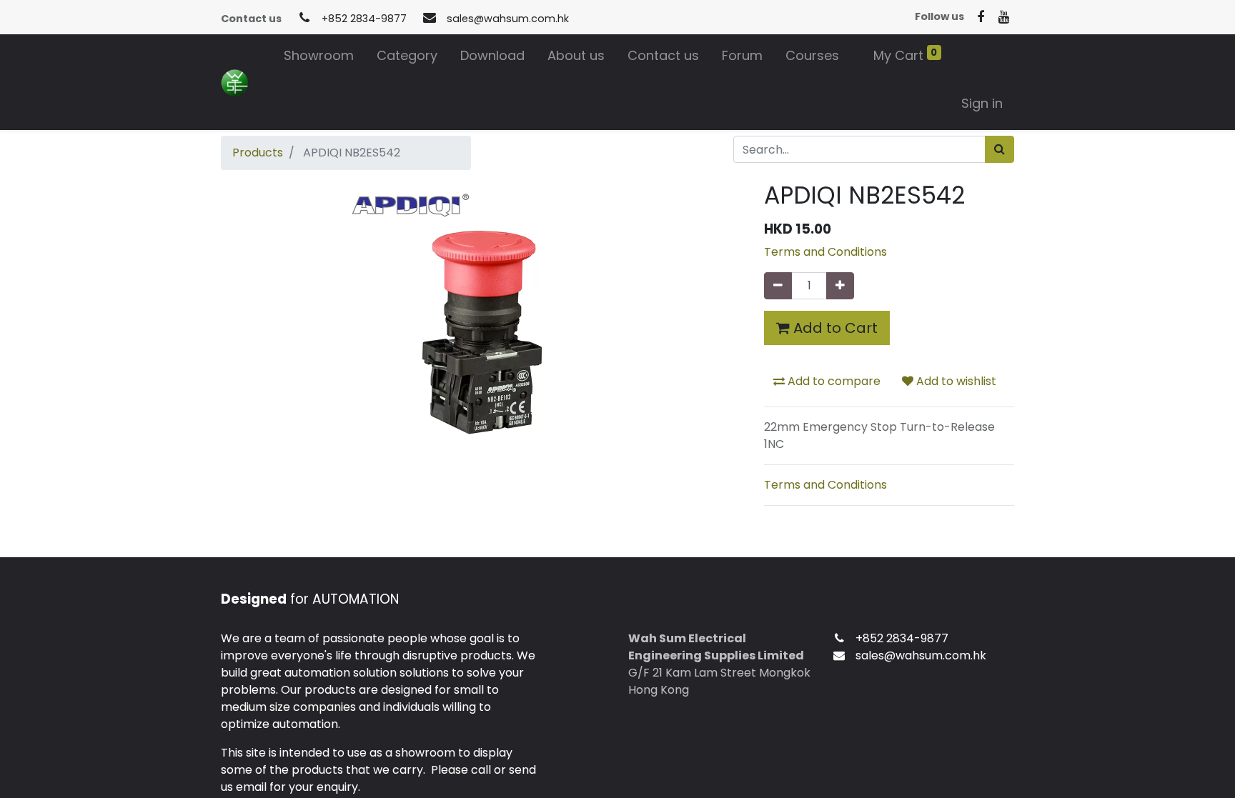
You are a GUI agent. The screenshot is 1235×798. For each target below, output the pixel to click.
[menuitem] (319, 58)
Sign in (982, 103)
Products (257, 152)
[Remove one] (778, 285)
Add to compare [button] (833, 381)
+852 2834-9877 (364, 18)
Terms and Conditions (825, 252)
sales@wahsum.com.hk (508, 18)
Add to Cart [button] (834, 328)
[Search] (999, 149)
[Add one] (840, 285)
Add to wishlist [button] (954, 381)
